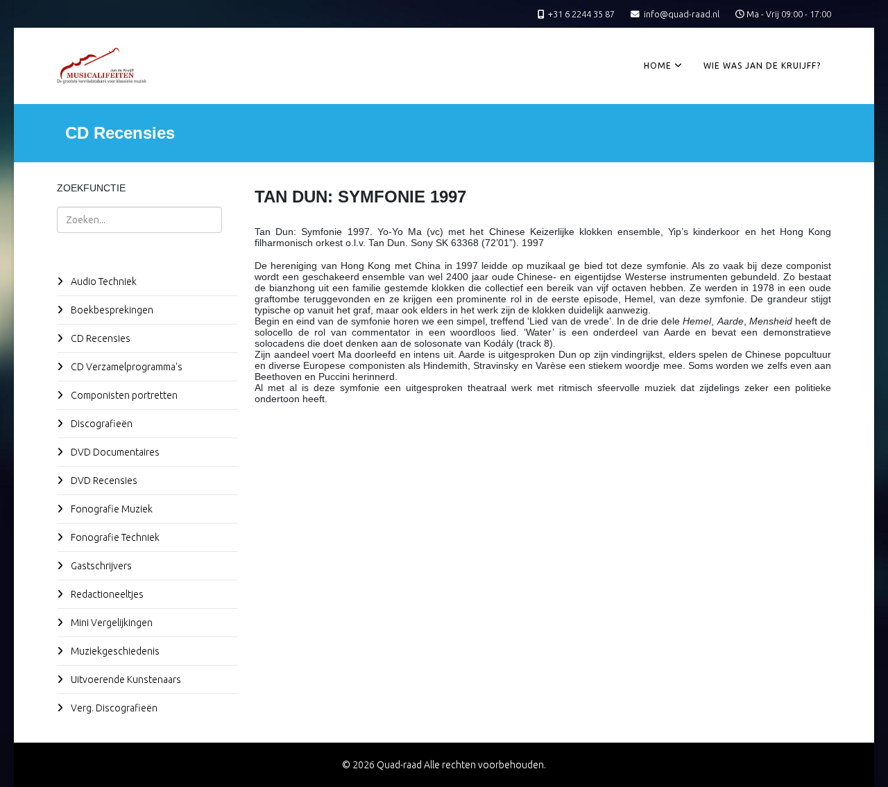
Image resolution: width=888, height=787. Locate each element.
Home (658, 65)
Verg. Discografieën (113, 708)
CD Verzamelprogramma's (125, 366)
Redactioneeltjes (106, 594)
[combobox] (139, 220)
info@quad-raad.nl (681, 14)
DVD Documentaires (114, 452)
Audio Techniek (103, 281)
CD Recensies (99, 338)
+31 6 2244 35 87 (581, 14)
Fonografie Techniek (114, 537)
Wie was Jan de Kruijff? (762, 65)
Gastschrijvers (100, 565)
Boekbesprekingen (111, 309)
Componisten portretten (123, 395)
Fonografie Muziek (111, 508)
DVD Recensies (103, 480)
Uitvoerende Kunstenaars (125, 679)
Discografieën (101, 423)
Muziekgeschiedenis (114, 651)
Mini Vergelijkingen (111, 622)
